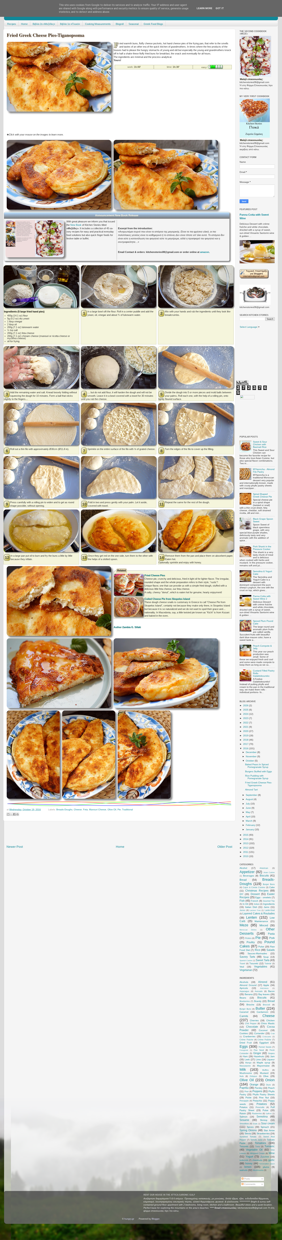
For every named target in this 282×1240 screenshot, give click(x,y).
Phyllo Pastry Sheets (264, 1094)
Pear (246, 1091)
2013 (246, 843)
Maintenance (261, 921)
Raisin (243, 1113)
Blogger (155, 1219)
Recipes (11, 24)
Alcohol (243, 868)
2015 (246, 835)
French (254, 901)
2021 (246, 727)
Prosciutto (260, 1107)
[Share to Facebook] (14, 814)
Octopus (253, 1076)
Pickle (248, 1097)
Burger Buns (269, 884)
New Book (75, 225)
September (252, 795)
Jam (272, 1056)
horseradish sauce (267, 1164)
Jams (266, 907)
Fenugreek (244, 1050)
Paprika (244, 1087)
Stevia (248, 1133)
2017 (246, 744)
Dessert (255, 894)
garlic (271, 1159)
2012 (246, 848)
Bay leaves (264, 994)
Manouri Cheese (97, 809)
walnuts (243, 1170)
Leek (247, 1059)
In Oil (245, 904)
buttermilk (244, 1160)
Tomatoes (260, 1142)
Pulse (261, 946)
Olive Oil (112, 809)
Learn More (204, 8)
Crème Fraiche (246, 1040)
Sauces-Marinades (257, 953)
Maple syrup (263, 1062)
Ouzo (268, 1085)
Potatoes (262, 1103)
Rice (257, 949)
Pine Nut (264, 1097)
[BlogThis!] (8, 814)
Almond (262, 981)
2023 (246, 718)
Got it (220, 8)
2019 (246, 735)
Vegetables (260, 966)
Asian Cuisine (269, 872)
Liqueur (271, 1059)
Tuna (257, 1146)
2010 (246, 856)
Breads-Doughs (64, 809)
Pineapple (244, 1101)
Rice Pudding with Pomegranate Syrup (256, 777)
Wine (272, 1153)
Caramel (244, 1012)
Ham (245, 1056)
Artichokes (264, 988)
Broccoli (266, 1005)
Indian (256, 904)
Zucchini (264, 1157)
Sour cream (268, 1123)
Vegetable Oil (254, 1149)
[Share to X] (11, 814)
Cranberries (249, 1036)
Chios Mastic (268, 1023)
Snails (255, 1124)
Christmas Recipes (256, 890)
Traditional (127, 809)
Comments (249, 1184)
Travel (242, 963)
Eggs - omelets (263, 897)
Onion (270, 1080)
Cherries (254, 1020)
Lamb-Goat (270, 910)
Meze (244, 925)
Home (24, 24)
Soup (266, 957)
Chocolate (252, 1026)
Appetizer (247, 872)
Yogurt (249, 1156)
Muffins (265, 1070)
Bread (243, 879)
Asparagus (244, 991)
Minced (263, 925)
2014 (246, 839)
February (251, 825)
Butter (260, 1008)
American (264, 868)
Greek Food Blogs (153, 24)
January (250, 829)
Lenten (251, 917)
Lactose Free (255, 910)
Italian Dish (251, 907)
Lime (258, 1059)
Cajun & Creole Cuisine (254, 887)
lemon (247, 1166)
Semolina (262, 1116)
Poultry (251, 942)
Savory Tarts (247, 956)
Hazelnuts (259, 1056)
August (250, 799)
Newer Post (15, 846)
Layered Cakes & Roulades (259, 913)
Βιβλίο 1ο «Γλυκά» (70, 24)
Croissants (266, 1037)
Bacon (271, 991)
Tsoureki (253, 963)
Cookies (244, 1033)
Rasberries (257, 1113)
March (249, 821)
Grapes (271, 1053)
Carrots (244, 1016)
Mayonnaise (263, 1066)
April (248, 816)
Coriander (259, 1033)
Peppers (257, 1091)
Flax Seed (259, 1050)
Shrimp (263, 1120)
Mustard (264, 1073)
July (248, 803)
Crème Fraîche (264, 1040)
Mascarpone (245, 1066)
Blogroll (120, 24)
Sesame (244, 1119)
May (248, 812)
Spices (250, 1127)
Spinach (265, 1127)
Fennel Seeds (265, 1047)
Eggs (244, 1046)
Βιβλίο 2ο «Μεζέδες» (44, 24)
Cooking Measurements (98, 24)
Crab (273, 1033)
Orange (254, 1084)
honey (248, 1163)
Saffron (269, 1114)
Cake (272, 887)
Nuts (242, 1076)
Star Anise (269, 1130)
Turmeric (270, 1146)
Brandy (257, 1001)
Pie (119, 809)
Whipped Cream (257, 1153)
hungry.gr (129, 1219)
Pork (272, 937)
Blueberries (245, 1001)
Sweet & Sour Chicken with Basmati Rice (260, 444)
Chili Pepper (251, 1023)
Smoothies (244, 1124)
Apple (266, 985)
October (250, 761)
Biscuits (264, 875)
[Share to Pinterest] (17, 814)
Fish (242, 900)
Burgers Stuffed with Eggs (258, 771)
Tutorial (268, 963)
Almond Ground (248, 985)
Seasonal (134, 24)
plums (266, 1167)
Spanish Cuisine (246, 960)
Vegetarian (246, 969)
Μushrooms (258, 1170)
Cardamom (262, 1012)
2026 (246, 705)
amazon (204, 252)
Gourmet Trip (269, 901)
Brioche (250, 1004)
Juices (242, 910)
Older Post (224, 846)
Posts (246, 1179)
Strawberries (263, 1133)
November (251, 756)
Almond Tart (251, 789)
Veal (242, 967)
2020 (246, 731)
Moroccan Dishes (248, 930)
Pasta (271, 933)
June (248, 808)
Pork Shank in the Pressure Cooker (262, 547)
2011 (246, 852)
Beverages (248, 876)
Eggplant (264, 1043)
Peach (271, 1088)
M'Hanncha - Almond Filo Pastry (263, 470)
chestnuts (257, 1160)
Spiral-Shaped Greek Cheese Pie (262, 495)
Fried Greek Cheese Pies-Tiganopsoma (258, 783)
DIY (241, 894)
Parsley (258, 1088)
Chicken (270, 1020)
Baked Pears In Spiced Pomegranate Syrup (257, 765)
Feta (85, 809)
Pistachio (257, 1100)
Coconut (263, 1030)
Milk (243, 1069)
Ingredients (269, 904)
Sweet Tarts (262, 960)
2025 (246, 710)
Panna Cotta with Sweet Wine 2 (262, 597)
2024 (246, 714)
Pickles (248, 938)
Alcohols (244, 982)
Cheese (78, 809)
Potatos (243, 1107)
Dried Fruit (246, 1043)
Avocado (259, 991)
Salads (270, 949)
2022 (246, 722)
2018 (246, 740)
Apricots (244, 988)
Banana (249, 994)
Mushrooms (246, 1073)
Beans (243, 998)
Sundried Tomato (248, 1137)
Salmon (243, 1117)
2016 (246, 748)
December (251, 752)
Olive (265, 1076)
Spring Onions (248, 1130)
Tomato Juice (256, 1140)
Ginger (257, 1053)
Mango (248, 1063)
